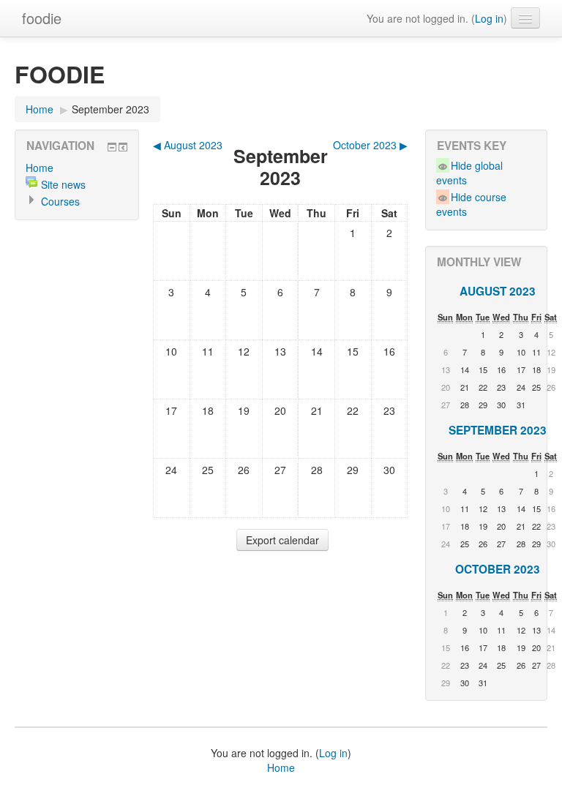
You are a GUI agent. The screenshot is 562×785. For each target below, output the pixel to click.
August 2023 (498, 291)
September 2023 (110, 109)
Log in (489, 18)
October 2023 (497, 569)
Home (39, 109)
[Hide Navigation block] (112, 147)
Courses (60, 201)
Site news (63, 184)
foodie (41, 18)
